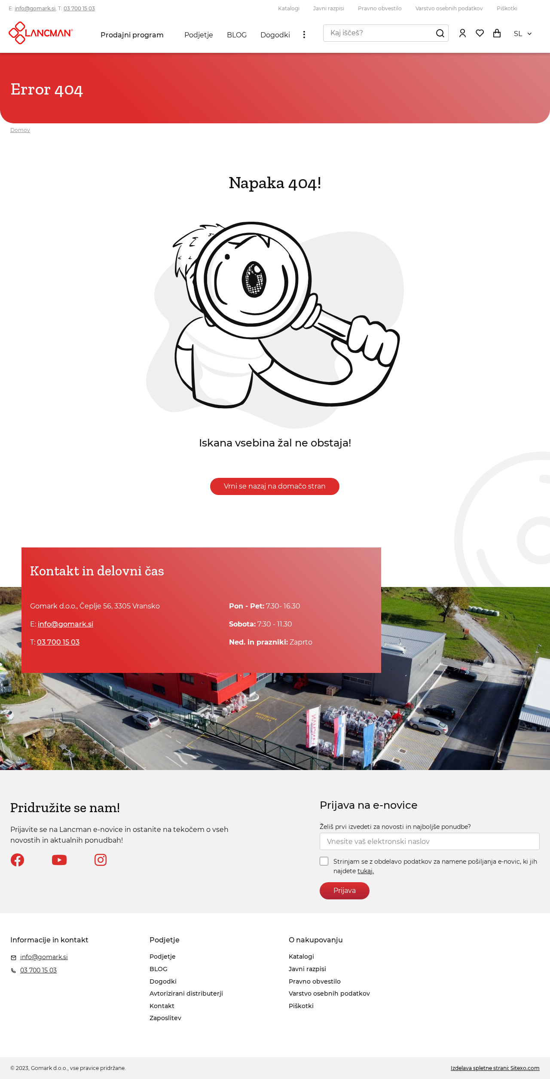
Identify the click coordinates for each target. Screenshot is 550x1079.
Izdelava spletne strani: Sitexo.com (495, 1068)
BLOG (237, 35)
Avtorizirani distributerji (186, 993)
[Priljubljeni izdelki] (479, 33)
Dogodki (275, 35)
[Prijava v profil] (462, 33)
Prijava (344, 890)
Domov (20, 130)
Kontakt (162, 1006)
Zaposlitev (165, 1018)
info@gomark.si (35, 8)
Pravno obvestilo (380, 8)
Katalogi (288, 8)
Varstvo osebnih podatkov (449, 8)
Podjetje (198, 35)
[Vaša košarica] (497, 33)
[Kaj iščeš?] (440, 32)
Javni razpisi (328, 8)
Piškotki (507, 8)
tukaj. (366, 871)
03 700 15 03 (79, 8)
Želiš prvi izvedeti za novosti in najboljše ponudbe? (395, 827)
